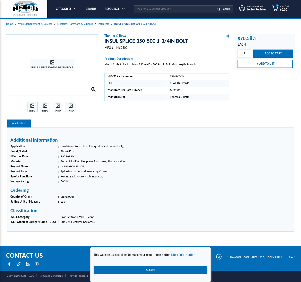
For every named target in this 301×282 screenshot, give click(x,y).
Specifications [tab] (19, 123)
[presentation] (19, 123)
